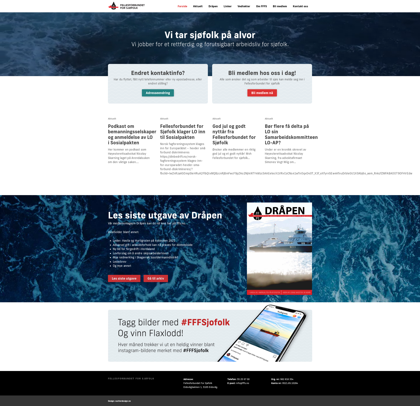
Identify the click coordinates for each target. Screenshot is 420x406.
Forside (182, 6)
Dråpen (213, 6)
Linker (228, 6)
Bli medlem (280, 6)
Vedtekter (244, 6)
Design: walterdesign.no (119, 401)
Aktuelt (198, 6)
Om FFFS (261, 6)
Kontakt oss (300, 6)
